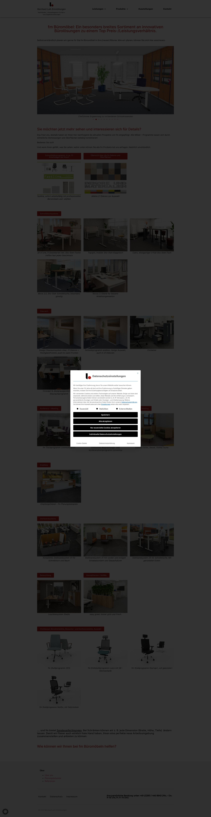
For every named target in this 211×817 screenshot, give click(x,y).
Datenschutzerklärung (129, 402)
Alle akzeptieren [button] (105, 421)
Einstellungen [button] (105, 404)
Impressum (131, 443)
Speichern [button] (105, 415)
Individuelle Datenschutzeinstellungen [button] (105, 434)
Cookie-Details (81, 443)
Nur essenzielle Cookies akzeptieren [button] (105, 428)
